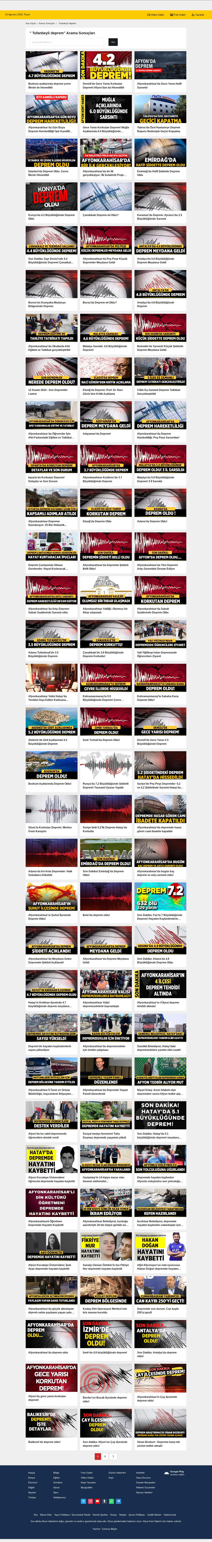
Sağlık (31, 1487)
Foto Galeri (179, 14)
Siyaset (32, 1492)
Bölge (56, 1473)
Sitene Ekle (46, 1515)
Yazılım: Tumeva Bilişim (105, 1529)
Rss (36, 1515)
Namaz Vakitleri (144, 1492)
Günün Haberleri (117, 1473)
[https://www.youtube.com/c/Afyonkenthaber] (97, 1501)
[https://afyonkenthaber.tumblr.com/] (104, 1501)
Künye (113, 1515)
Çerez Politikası (137, 1515)
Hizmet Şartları (100, 1515)
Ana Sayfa (31, 23)
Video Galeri (157, 14)
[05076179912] (111, 1501)
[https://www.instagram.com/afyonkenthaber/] (90, 1501)
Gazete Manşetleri (145, 1482)
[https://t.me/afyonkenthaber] (118, 1501)
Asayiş (31, 1473)
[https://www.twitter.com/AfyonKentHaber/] (83, 1501)
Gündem (57, 1482)
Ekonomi (32, 1482)
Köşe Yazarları (88, 1482)
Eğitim (56, 1477)
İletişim (123, 1515)
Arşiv (111, 1477)
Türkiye (32, 1497)
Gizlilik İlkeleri (154, 1515)
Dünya (31, 1477)
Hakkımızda (170, 1515)
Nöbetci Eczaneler (145, 1487)
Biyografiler (87, 1487)
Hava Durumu (143, 1477)
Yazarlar (199, 14)
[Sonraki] (113, 1456)
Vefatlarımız (59, 1497)
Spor (55, 1492)
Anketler (140, 1473)
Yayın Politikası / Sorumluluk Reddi (72, 1515)
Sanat (56, 1487)
